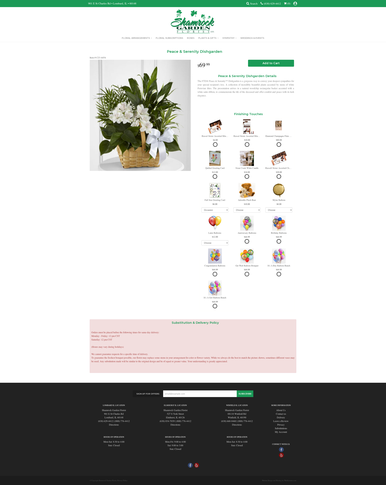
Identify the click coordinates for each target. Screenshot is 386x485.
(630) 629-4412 (272, 3)
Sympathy (228, 38)
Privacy (281, 424)
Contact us (281, 413)
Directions (114, 424)
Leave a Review (281, 421)
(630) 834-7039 (167, 421)
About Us (281, 410)
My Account (281, 431)
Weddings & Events (252, 38)
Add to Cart (271, 63)
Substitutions (281, 428)
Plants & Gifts (207, 38)
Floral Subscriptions (169, 38)
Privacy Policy (122, 480)
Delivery (281, 417)
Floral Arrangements (136, 38)
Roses (190, 38)
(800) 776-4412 (122, 421)
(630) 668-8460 (228, 421)
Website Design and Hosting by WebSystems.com (279, 480)
